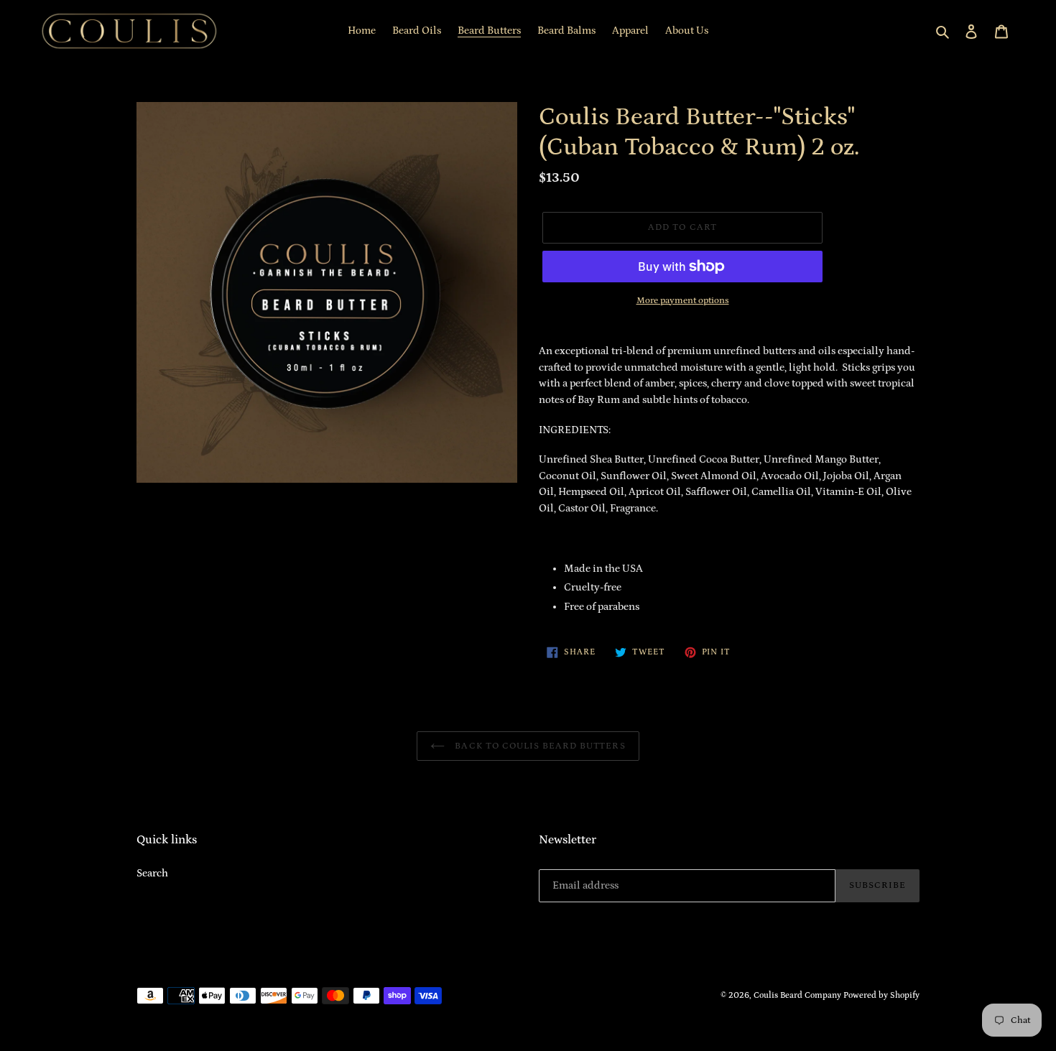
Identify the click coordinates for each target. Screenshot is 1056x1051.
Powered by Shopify (881, 995)
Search (152, 873)
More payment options (682, 300)
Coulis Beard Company (797, 995)
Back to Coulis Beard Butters (538, 746)
